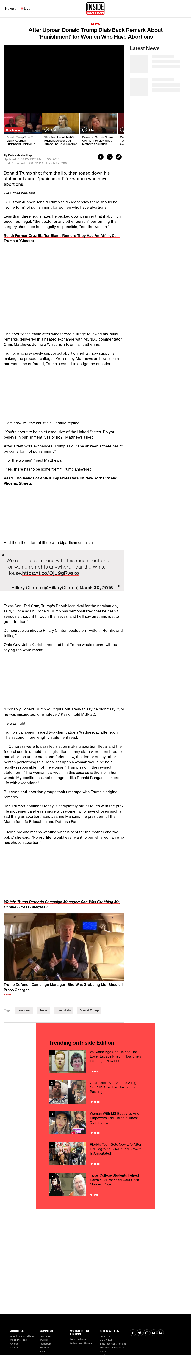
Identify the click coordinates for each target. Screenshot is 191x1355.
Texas (44, 1010)
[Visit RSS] (160, 1333)
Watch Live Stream (81, 1343)
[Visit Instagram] (146, 1333)
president (24, 1010)
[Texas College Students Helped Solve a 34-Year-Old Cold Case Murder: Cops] (95, 1184)
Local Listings (78, 1339)
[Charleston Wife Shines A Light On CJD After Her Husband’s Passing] (95, 1092)
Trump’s (19, 806)
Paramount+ (107, 1336)
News (9, 8)
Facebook (45, 1336)
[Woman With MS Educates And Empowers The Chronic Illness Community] (95, 1122)
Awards (14, 1343)
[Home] (95, 8)
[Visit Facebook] (133, 1333)
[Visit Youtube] (153, 1333)
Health (95, 1102)
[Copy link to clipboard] (118, 157)
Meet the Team (18, 1340)
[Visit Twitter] (140, 1333)
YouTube (45, 1347)
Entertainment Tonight (113, 1343)
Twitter (44, 1340)
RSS (42, 1351)
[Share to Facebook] (100, 157)
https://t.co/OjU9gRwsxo (50, 573)
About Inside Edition (22, 1336)
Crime (94, 1071)
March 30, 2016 (96, 587)
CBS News (106, 1340)
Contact (14, 1347)
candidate (64, 1010)
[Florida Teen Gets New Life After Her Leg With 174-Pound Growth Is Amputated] (95, 1153)
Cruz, (35, 606)
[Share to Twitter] (109, 157)
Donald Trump (47, 202)
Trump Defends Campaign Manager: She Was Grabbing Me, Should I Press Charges (63, 987)
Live (27, 8)
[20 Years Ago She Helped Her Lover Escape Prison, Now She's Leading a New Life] (95, 1061)
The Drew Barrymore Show (112, 1349)
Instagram (45, 1343)
